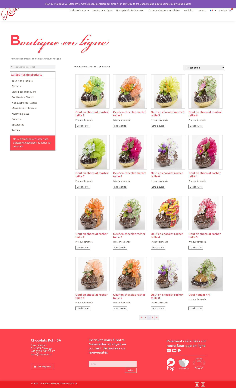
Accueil (14, 59)
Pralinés (16, 119)
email (113, 3)
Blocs (15, 86)
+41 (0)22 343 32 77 (43, 351)
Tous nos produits (22, 80)
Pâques (48, 59)
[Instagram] (203, 384)
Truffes (16, 130)
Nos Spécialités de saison (130, 10)
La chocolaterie (77, 10)
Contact (202, 10)
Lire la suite (82, 125)
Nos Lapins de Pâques (24, 102)
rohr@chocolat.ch (41, 354)
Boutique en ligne (102, 10)
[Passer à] (213, 10)
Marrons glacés (20, 113)
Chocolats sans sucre (24, 91)
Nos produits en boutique (31, 59)
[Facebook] (197, 384)
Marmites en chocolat (24, 108)
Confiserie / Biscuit (22, 97)
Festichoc (189, 10)
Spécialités (18, 124)
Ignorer (187, 3)
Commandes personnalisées (164, 10)
